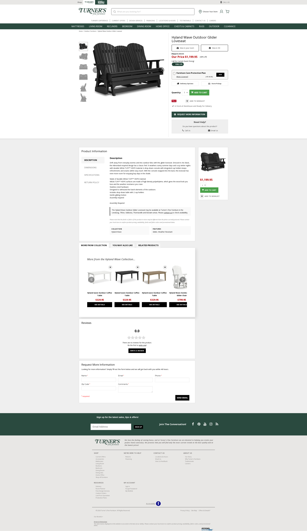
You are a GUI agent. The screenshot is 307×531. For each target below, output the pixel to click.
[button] (208, 12)
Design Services (135, 20)
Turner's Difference (99, 20)
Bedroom (127, 26)
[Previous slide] (91, 280)
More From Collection (94, 245)
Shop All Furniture (102, 477)
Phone (158, 376)
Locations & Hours (167, 20)
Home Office (163, 26)
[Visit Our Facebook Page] (193, 424)
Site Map (194, 511)
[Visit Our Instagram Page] (211, 424)
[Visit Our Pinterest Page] (199, 424)
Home (81, 31)
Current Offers (118, 20)
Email (121, 376)
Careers (212, 20)
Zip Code (85, 384)
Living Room (95, 26)
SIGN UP (138, 427)
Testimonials (185, 20)
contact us (168, 212)
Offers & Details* (204, 511)
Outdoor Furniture (90, 31)
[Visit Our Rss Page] (217, 424)
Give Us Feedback (161, 461)
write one (142, 345)
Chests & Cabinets (184, 26)
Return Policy (91, 182)
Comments (123, 384)
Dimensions (90, 167)
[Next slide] (183, 280)
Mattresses (77, 26)
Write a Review (137, 351)
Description (90, 160)
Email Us (214, 130)
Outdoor (214, 26)
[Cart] (227, 11)
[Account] (221, 11)
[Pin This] (174, 101)
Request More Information (191, 114)
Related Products (148, 245)
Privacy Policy (185, 511)
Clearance (230, 26)
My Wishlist (129, 491)
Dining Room (144, 26)
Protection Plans (101, 498)
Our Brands (98, 517)
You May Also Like (123, 245)
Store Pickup (216, 84)
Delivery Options (186, 84)
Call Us (178, 64)
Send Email (182, 397)
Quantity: (176, 93)
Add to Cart (200, 92)
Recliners (112, 26)
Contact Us (200, 20)
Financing (150, 20)
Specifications (91, 175)
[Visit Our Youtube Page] (205, 424)
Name (84, 376)
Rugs (201, 26)
